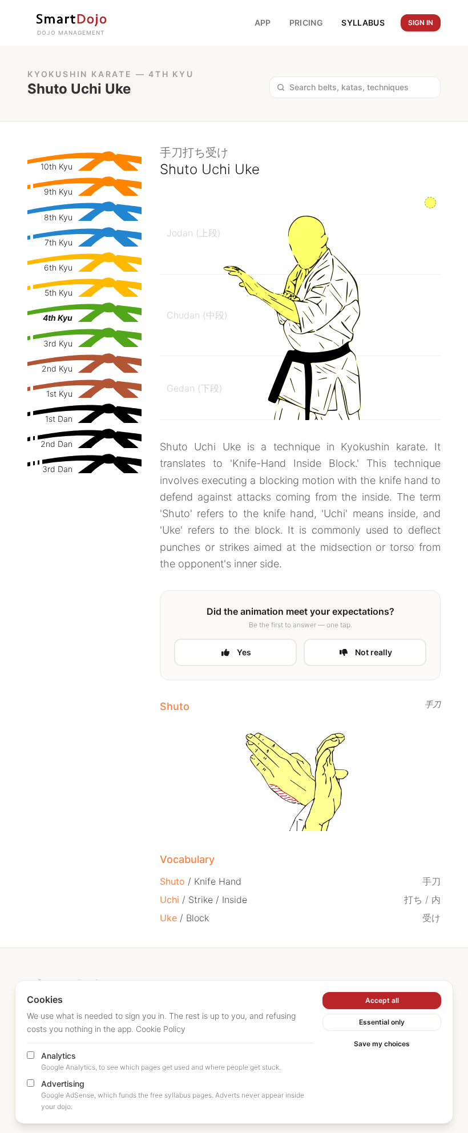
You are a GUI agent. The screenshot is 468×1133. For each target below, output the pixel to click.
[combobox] (361, 87)
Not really (373, 652)
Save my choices (382, 1043)
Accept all (382, 1000)
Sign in (420, 22)
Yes (244, 652)
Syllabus (363, 22)
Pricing (306, 22)
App (263, 22)
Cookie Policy (160, 1029)
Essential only (382, 1022)
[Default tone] (430, 202)
